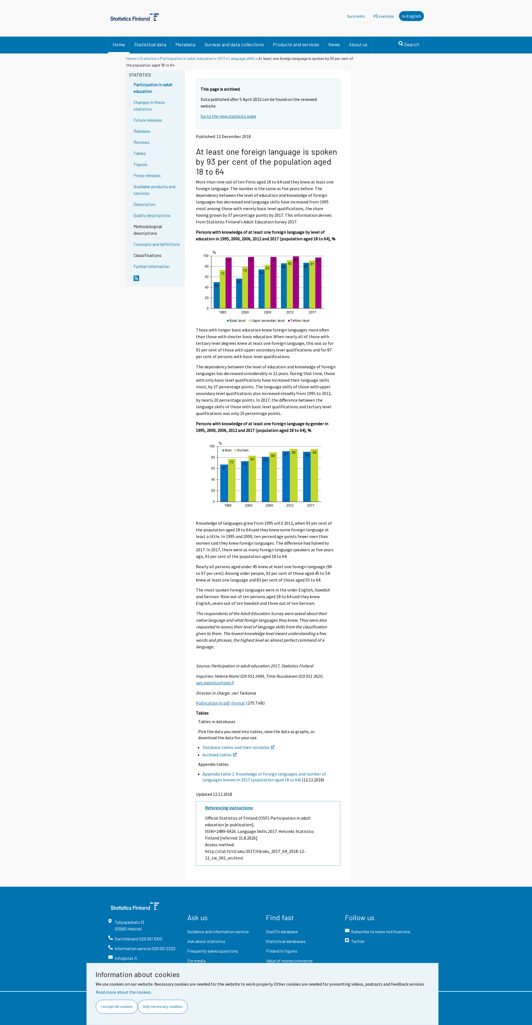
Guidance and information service (218, 931)
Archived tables (217, 755)
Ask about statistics (206, 941)
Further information (152, 266)
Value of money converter (289, 960)
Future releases (148, 120)
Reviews (142, 142)
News (334, 44)
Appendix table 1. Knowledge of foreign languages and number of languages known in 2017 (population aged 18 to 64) (264, 776)
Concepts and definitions (157, 244)
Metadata (185, 44)
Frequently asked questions (212, 950)
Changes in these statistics (149, 105)
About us (358, 44)
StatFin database (282, 931)
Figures (140, 164)
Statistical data (150, 44)
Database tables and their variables (236, 747)
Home (119, 44)
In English (411, 16)
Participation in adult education (187, 58)
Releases (142, 131)
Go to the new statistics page (228, 116)
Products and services (296, 44)
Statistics (148, 58)
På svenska (383, 16)
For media (196, 960)
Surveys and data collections (234, 44)
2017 (221, 58)
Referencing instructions (228, 807)
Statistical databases (286, 941)
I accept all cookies (117, 1006)
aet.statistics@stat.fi (215, 682)
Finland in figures (281, 950)
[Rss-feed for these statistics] (158, 280)
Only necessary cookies (163, 1006)
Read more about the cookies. (124, 992)
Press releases (147, 175)
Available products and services (154, 190)
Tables (140, 153)
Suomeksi (356, 16)
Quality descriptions (152, 215)
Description (144, 204)
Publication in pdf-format (220, 703)
